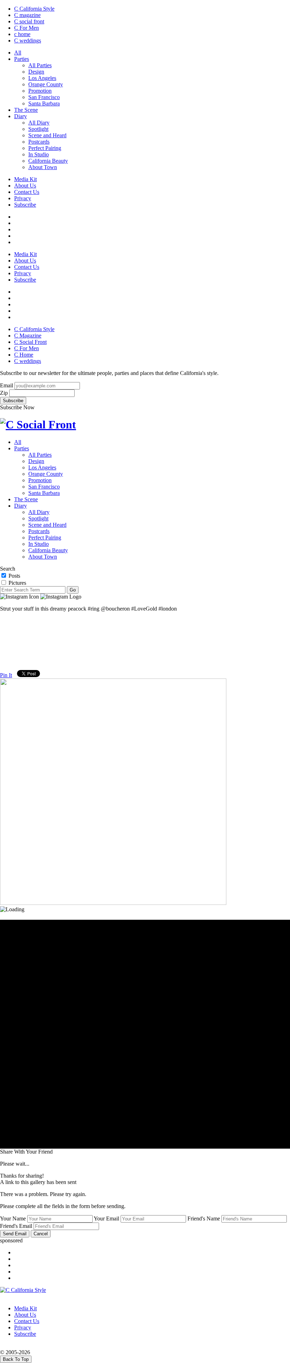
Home (23, 355)
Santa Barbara (44, 103)
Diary (20, 116)
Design (36, 72)
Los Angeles (42, 78)
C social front (29, 21)
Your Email (106, 1218)
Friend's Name (203, 1218)
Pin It (6, 675)
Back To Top (16, 1359)
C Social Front (30, 342)
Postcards (39, 142)
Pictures (16, 583)
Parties (21, 59)
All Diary (39, 123)
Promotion (40, 91)
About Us (25, 186)
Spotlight (38, 129)
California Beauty (48, 161)
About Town (42, 167)
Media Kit (25, 179)
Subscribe (25, 205)
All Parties (40, 65)
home (22, 34)
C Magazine (27, 336)
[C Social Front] (38, 424)
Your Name (13, 1218)
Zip (4, 393)
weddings (27, 40)
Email (6, 385)
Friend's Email (16, 1226)
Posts (13, 576)
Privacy (22, 198)
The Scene (26, 110)
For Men (26, 28)
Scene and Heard (47, 135)
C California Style (34, 9)
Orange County (45, 84)
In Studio (38, 154)
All (17, 53)
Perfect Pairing (44, 148)
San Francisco (44, 97)
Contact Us (26, 192)
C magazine (27, 15)
